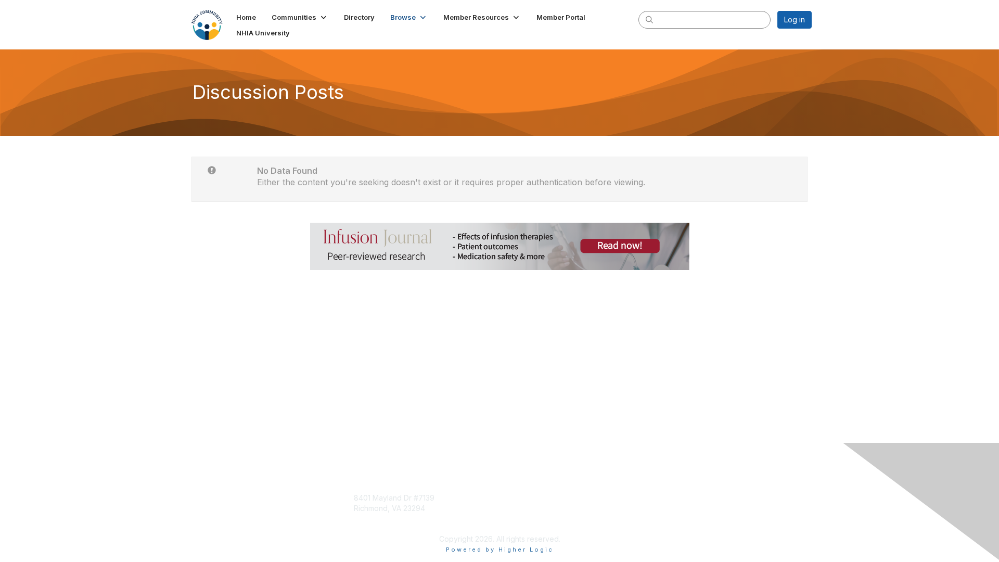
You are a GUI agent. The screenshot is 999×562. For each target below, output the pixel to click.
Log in (794, 19)
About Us (669, 497)
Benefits (518, 508)
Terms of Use (677, 508)
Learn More (523, 518)
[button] (300, 17)
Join (511, 497)
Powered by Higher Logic (500, 549)
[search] (649, 19)
